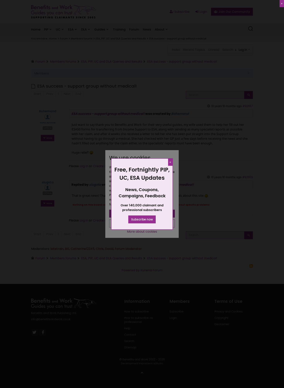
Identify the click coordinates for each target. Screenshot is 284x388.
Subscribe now (142, 219)
